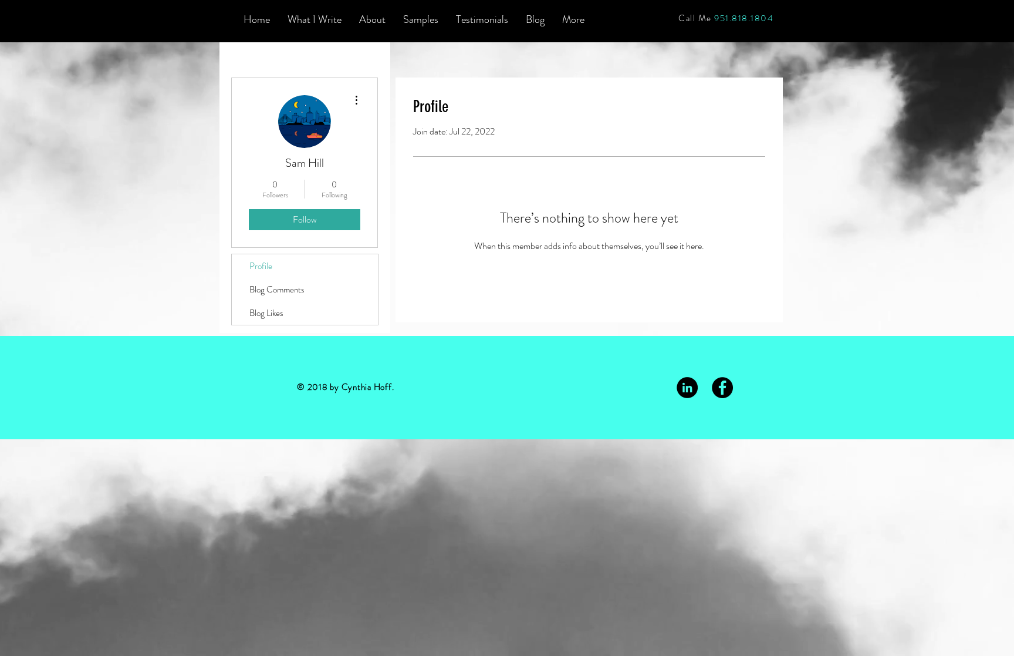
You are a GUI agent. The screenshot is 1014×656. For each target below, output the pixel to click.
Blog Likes (266, 313)
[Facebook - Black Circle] (722, 387)
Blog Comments (277, 289)
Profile (260, 266)
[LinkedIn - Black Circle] (687, 387)
